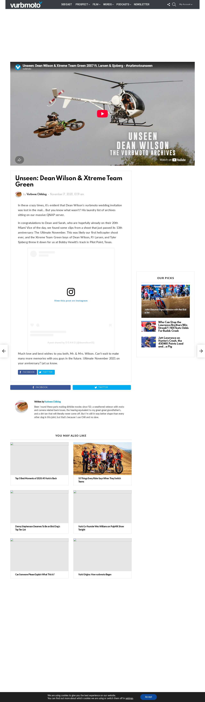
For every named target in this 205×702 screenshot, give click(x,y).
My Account (184, 4)
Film (95, 4)
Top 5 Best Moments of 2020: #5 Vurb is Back (36, 478)
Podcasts (122, 4)
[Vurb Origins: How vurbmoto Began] (102, 554)
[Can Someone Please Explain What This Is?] (39, 554)
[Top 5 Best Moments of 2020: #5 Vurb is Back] (39, 458)
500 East (66, 4)
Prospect (82, 4)
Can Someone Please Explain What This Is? (34, 575)
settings (129, 698)
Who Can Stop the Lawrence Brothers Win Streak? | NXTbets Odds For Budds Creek (173, 326)
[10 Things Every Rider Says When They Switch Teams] (102, 458)
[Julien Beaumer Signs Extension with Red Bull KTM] (165, 301)
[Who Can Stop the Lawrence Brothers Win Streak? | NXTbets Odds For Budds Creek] (148, 326)
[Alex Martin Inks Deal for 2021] (4, 351)
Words (107, 4)
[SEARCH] (174, 4)
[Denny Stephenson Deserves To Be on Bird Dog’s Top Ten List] (39, 506)
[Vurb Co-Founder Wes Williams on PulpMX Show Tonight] (102, 506)
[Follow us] (169, 4)
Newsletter (141, 4)
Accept (148, 697)
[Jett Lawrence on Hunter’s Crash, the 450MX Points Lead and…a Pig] (148, 342)
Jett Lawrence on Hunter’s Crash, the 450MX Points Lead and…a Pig (170, 342)
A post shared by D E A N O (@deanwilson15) (71, 342)
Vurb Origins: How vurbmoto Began (94, 575)
